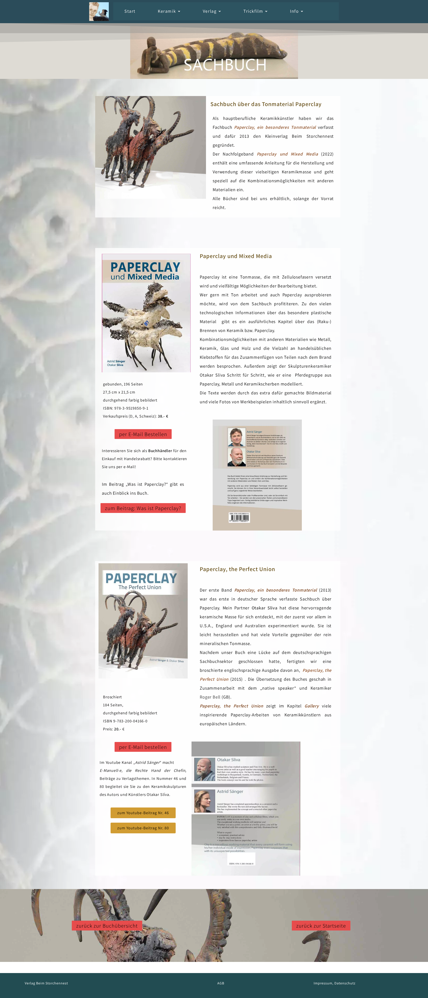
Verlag (210, 11)
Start (130, 11)
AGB (220, 983)
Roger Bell (210, 697)
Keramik (167, 11)
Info (294, 11)
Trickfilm (253, 11)
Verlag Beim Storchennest (46, 983)
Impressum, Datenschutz (335, 983)
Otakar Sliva (265, 608)
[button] (169, 11)
